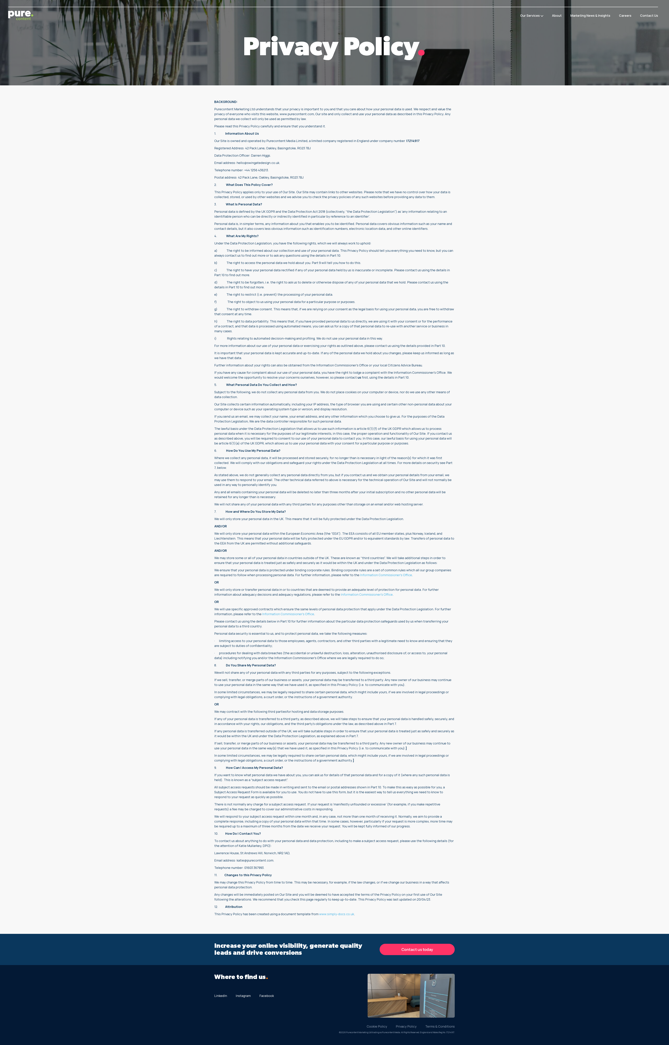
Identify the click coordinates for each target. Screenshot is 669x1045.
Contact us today (417, 949)
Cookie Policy (377, 1026)
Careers (625, 15)
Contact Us (649, 15)
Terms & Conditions (440, 1026)
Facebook (266, 996)
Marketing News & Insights (590, 15)
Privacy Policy (406, 1026)
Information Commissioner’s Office (386, 575)
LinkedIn (220, 996)
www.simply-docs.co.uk (336, 914)
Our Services (530, 15)
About (557, 15)
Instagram (243, 996)
